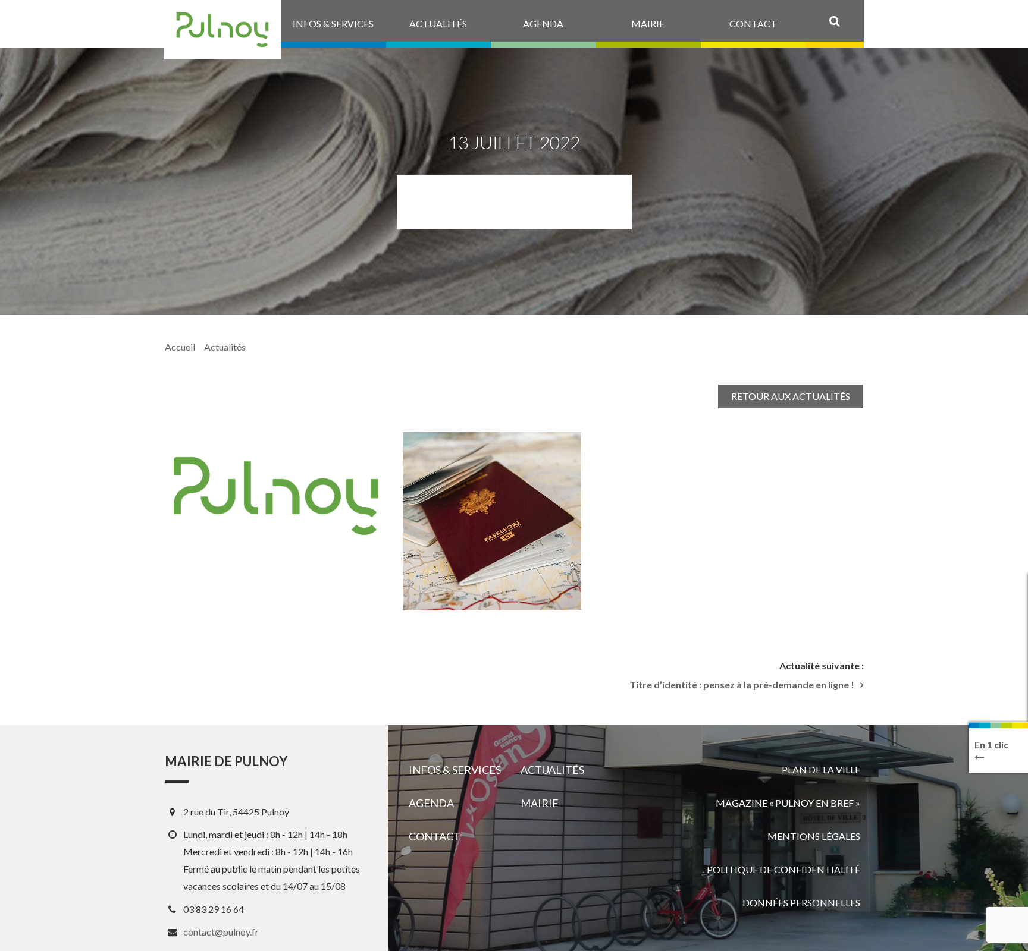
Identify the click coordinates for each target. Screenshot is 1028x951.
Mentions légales (813, 836)
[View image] (492, 521)
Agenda (431, 803)
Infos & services (455, 769)
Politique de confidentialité (783, 869)
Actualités (225, 346)
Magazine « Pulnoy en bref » (788, 802)
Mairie (540, 803)
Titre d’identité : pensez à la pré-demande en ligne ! (741, 684)
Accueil (180, 346)
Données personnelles (801, 902)
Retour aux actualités (790, 396)
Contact (434, 836)
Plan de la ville (821, 769)
